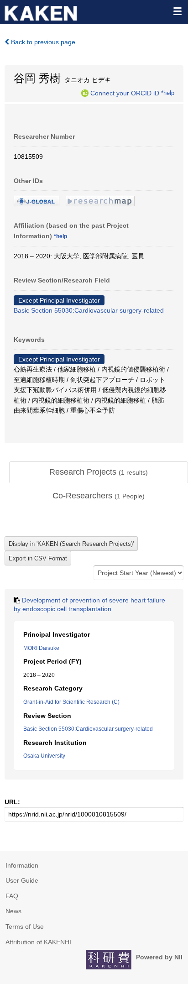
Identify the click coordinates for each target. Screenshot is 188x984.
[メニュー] (177, 11)
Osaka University (44, 756)
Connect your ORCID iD (124, 92)
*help (167, 92)
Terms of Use (24, 926)
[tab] (98, 472)
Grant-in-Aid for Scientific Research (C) (71, 702)
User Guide (21, 880)
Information (21, 865)
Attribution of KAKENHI (38, 942)
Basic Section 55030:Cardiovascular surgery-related (89, 310)
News (13, 911)
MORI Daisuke (41, 648)
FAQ (11, 896)
